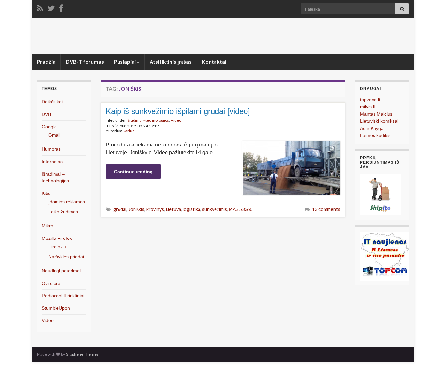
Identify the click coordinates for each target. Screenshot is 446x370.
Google (49, 126)
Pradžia (46, 61)
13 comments (326, 209)
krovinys (155, 209)
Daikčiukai (52, 101)
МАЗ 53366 (240, 209)
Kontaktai (214, 61)
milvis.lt (367, 106)
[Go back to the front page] (223, 36)
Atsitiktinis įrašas (171, 61)
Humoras (51, 149)
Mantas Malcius (376, 113)
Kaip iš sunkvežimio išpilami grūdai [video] (178, 111)
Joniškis (136, 209)
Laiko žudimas (63, 211)
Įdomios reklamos (66, 201)
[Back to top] (431, 355)
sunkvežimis (214, 209)
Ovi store (51, 283)
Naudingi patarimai (61, 270)
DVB (46, 114)
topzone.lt (370, 99)
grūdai (119, 209)
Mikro (47, 225)
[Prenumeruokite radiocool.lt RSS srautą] (40, 7)
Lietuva (173, 209)
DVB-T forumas (85, 61)
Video (176, 120)
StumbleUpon (56, 308)
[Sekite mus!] (51, 7)
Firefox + (57, 246)
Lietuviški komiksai (379, 121)
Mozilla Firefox (57, 238)
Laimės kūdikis (375, 135)
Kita (46, 193)
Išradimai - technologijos (148, 120)
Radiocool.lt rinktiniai (63, 295)
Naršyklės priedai (66, 256)
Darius (128, 130)
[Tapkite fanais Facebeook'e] (61, 7)
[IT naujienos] (384, 255)
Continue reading (133, 171)
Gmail (54, 135)
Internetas (52, 161)
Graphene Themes (82, 354)
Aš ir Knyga (372, 128)
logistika (191, 209)
